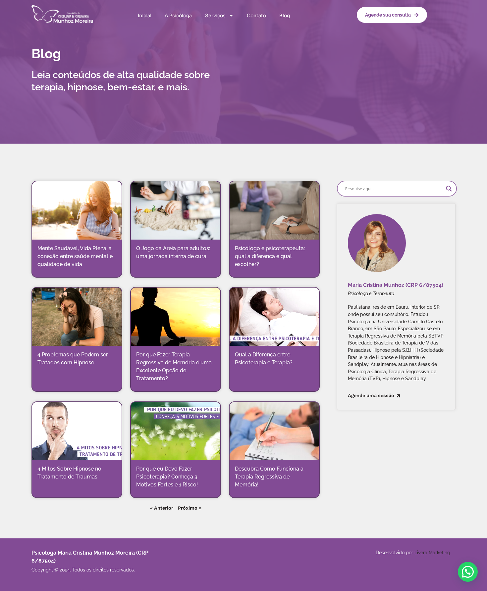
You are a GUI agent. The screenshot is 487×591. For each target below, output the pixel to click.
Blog (284, 16)
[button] (468, 572)
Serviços (215, 16)
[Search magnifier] (449, 188)
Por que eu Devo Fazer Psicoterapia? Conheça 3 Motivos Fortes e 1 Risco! (167, 477)
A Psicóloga (178, 16)
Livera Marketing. (432, 552)
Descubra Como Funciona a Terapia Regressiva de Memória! (269, 477)
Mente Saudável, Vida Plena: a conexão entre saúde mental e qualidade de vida (75, 256)
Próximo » (189, 508)
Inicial (144, 16)
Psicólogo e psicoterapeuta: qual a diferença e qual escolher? (270, 256)
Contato (256, 16)
